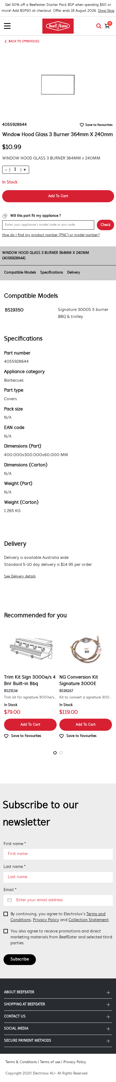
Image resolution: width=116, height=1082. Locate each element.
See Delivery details (20, 576)
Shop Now (106, 11)
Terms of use (50, 1062)
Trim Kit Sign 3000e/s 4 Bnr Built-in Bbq (30, 680)
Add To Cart (58, 196)
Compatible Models (20, 273)
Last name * (15, 867)
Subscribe (20, 959)
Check (105, 225)
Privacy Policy (46, 920)
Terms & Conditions (21, 1062)
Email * (10, 890)
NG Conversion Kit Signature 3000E (78, 680)
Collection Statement (89, 920)
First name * (15, 844)
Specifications (51, 273)
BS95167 (66, 691)
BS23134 (11, 691)
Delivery (73, 273)
